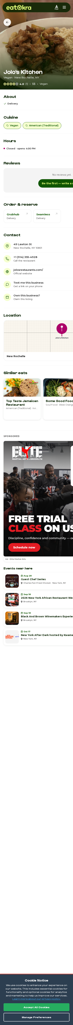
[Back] (7, 22)
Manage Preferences (36, 1017)
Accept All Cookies (36, 1007)
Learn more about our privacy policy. (36, 998)
